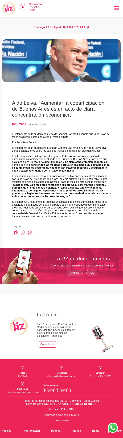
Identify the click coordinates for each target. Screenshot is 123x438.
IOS (92, 272)
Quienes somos (61, 420)
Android (74, 272)
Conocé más (47, 344)
